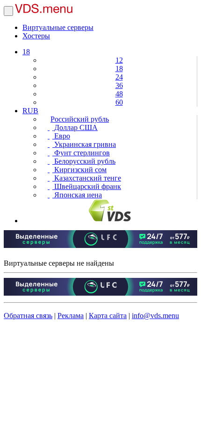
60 (119, 102)
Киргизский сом (79, 170)
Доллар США (75, 127)
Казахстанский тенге (86, 178)
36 (119, 85)
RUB (30, 111)
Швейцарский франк (86, 186)
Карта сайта (108, 316)
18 (26, 52)
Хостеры (36, 36)
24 (119, 77)
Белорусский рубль (83, 161)
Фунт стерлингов (81, 153)
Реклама (70, 316)
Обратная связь (28, 316)
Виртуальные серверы (57, 27)
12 (119, 60)
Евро (61, 136)
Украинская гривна (84, 144)
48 (119, 94)
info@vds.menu (155, 316)
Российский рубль (79, 119)
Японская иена (77, 195)
